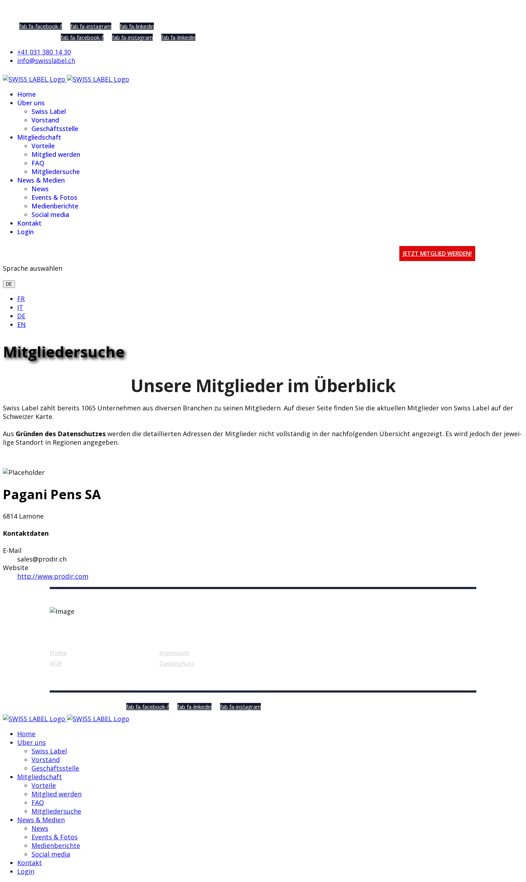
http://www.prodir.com (52, 576)
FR (21, 298)
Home (26, 94)
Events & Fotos (54, 197)
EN (21, 324)
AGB (56, 663)
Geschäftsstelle (54, 128)
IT (20, 307)
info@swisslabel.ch (46, 60)
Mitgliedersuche (55, 171)
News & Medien (41, 180)
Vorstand (45, 120)
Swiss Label (48, 111)
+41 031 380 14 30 (44, 52)
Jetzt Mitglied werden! (437, 253)
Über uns (31, 102)
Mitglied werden (55, 154)
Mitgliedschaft (39, 137)
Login (25, 231)
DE (9, 284)
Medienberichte (54, 206)
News (40, 188)
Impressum (174, 653)
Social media (50, 214)
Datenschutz (176, 663)
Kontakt (29, 223)
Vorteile (43, 145)
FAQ (37, 163)
